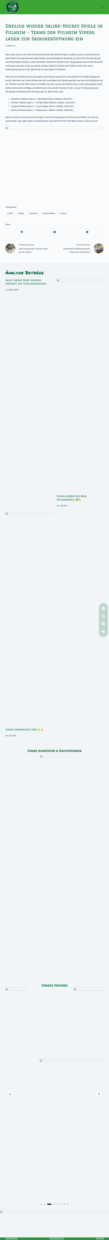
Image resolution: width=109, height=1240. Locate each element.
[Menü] (102, 7)
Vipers (63, 213)
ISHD (10, 213)
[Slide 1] (41, 1204)
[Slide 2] (44, 1204)
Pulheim (33, 213)
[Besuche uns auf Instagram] (103, 616)
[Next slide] (99, 1094)
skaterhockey (48, 213)
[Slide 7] (64, 1204)
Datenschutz (57, 1239)
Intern (100, 1239)
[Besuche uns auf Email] (103, 631)
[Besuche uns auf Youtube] (103, 624)
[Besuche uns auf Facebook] (103, 608)
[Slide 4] (54, 1204)
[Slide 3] (49, 1204)
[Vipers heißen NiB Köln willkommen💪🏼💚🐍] (80, 385)
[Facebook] (22, 232)
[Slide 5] (57, 1204)
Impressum (11, 1239)
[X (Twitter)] (54, 232)
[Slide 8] (68, 1204)
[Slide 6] (61, 1204)
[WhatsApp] (87, 232)
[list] (54, 1094)
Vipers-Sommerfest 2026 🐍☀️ (24, 729)
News (21, 213)
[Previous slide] (10, 1094)
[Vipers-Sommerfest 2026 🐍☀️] (28, 618)
